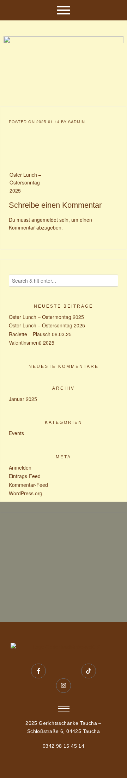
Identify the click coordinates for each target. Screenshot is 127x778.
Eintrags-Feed (25, 475)
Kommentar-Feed (28, 484)
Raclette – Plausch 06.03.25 (40, 334)
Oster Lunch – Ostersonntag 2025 (25, 182)
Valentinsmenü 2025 (31, 342)
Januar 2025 (23, 398)
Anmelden (20, 467)
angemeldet (44, 219)
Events (16, 433)
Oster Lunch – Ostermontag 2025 (46, 316)
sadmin (76, 121)
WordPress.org (25, 493)
